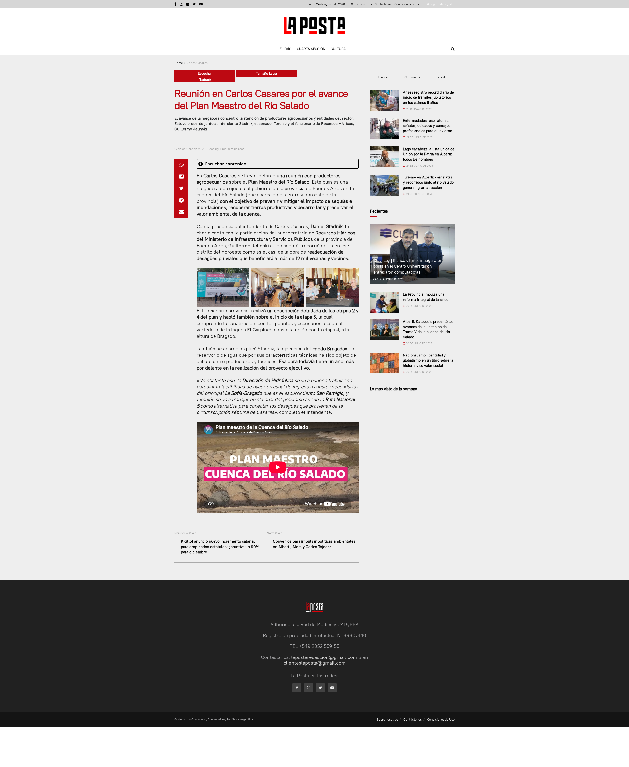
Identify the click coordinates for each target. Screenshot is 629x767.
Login (433, 4)
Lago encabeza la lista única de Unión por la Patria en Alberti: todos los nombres (428, 154)
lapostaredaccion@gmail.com (324, 657)
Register (449, 4)
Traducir (205, 79)
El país (285, 49)
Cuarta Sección (311, 49)
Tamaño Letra (266, 73)
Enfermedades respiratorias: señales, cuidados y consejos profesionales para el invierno (427, 125)
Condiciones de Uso (407, 4)
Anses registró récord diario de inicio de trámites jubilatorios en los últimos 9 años (428, 97)
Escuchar (205, 73)
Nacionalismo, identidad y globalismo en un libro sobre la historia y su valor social (428, 360)
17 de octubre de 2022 (189, 149)
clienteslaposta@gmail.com (315, 663)
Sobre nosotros (361, 4)
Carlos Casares (197, 63)
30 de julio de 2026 (418, 306)
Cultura (338, 49)
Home (178, 63)
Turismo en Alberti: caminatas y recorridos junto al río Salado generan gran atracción (428, 182)
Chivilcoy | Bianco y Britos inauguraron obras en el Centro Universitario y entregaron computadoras (407, 266)
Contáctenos (383, 4)
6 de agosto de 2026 (390, 279)
